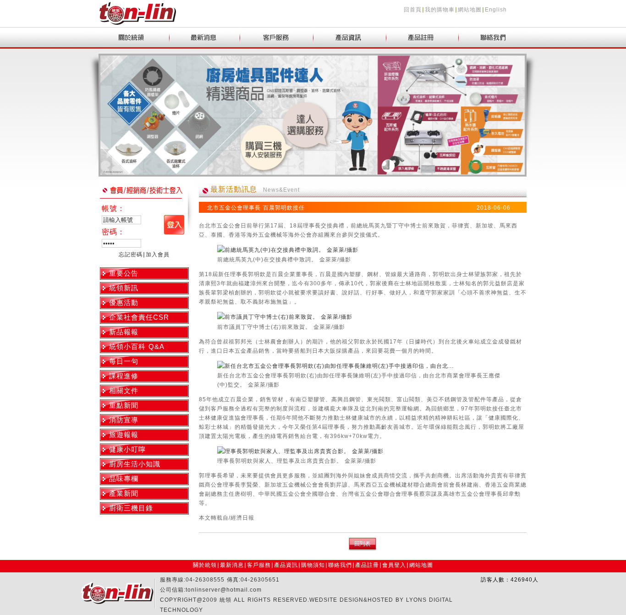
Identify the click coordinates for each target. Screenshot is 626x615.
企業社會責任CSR (139, 317)
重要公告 (123, 273)
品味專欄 (123, 478)
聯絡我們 (340, 565)
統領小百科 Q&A (137, 346)
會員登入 (394, 565)
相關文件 (123, 390)
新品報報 (123, 332)
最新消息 (232, 565)
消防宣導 (123, 420)
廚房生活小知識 (134, 464)
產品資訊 (286, 565)
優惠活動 (123, 302)
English (496, 9)
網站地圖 (470, 9)
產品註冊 (367, 565)
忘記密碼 (131, 254)
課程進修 (123, 376)
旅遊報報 (123, 434)
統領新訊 (123, 288)
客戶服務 (259, 565)
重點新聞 (123, 405)
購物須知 (313, 565)
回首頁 (413, 9)
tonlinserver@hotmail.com (224, 590)
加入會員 (158, 254)
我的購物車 (440, 9)
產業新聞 (123, 493)
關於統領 (205, 565)
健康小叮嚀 (127, 449)
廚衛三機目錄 (131, 508)
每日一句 (123, 361)
